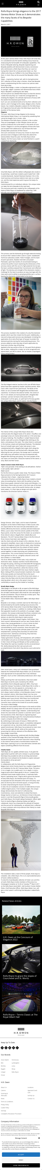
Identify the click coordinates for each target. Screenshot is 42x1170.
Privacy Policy (5, 1105)
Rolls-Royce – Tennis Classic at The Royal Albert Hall (20, 1015)
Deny (21, 1160)
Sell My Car (31, 1095)
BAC (2, 1063)
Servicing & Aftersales (4, 1094)
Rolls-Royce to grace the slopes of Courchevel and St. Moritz (19, 977)
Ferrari (3, 1075)
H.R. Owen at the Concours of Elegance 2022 (18, 938)
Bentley (3, 1066)
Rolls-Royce (15, 1072)
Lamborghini (15, 1063)
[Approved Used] (39, 2)
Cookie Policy (5, 1108)
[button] (39, 1138)
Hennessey (15, 1060)
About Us (4, 1087)
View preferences (21, 1165)
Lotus (13, 1066)
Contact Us (31, 1098)
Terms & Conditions (7, 1102)
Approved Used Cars (32, 1091)
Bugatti (3, 1069)
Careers (3, 1090)
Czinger (3, 1072)
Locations (31, 1087)
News (2, 1098)
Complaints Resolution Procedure (11, 1114)
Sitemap (3, 1111)
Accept (21, 1155)
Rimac (13, 1069)
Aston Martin (5, 1060)
